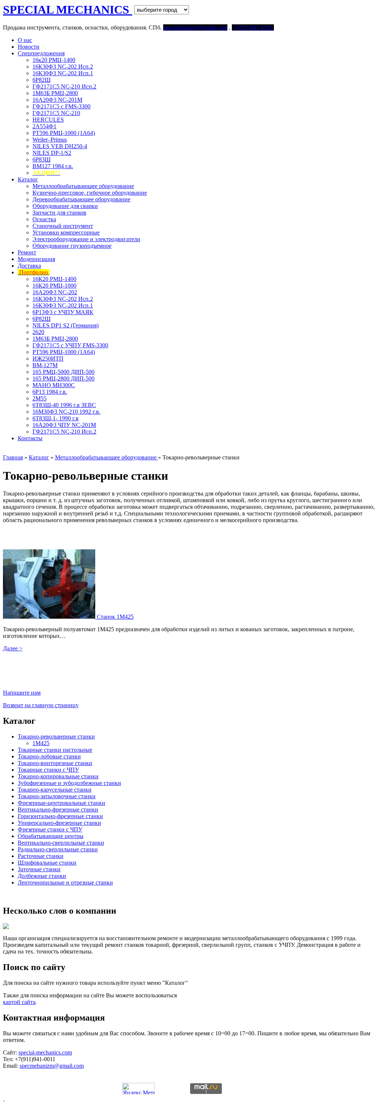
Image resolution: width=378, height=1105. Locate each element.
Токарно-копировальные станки (58, 776)
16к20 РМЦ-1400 (53, 60)
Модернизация (36, 259)
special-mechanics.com (45, 1052)
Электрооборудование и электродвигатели (86, 239)
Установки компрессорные (66, 232)
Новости (28, 47)
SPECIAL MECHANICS (67, 9)
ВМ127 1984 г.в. (52, 166)
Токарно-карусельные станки (55, 789)
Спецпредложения (41, 53)
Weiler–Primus (49, 139)
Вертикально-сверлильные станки (61, 843)
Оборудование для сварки (65, 206)
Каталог (28, 179)
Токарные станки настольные (55, 750)
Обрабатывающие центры (50, 836)
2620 (38, 332)
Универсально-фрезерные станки (59, 823)
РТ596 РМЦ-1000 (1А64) (63, 133)
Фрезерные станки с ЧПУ (50, 829)
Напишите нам (22, 692)
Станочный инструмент (62, 226)
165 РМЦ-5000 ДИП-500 (63, 372)
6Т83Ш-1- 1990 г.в (55, 418)
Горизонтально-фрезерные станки (60, 816)
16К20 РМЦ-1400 (54, 279)
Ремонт (27, 252)
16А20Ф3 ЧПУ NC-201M (64, 425)
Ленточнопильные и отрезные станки (65, 882)
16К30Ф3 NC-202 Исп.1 (62, 73)
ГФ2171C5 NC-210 (56, 113)
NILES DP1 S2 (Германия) (65, 325)
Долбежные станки (42, 876)
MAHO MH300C (53, 385)
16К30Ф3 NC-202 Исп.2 (62, 66)
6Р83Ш (41, 159)
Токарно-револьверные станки (56, 736)
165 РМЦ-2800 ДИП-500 (63, 378)
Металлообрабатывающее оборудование (83, 186)
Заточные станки (39, 869)
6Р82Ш (41, 80)
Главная (13, 457)
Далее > (13, 648)
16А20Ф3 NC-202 (54, 292)
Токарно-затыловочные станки (57, 796)
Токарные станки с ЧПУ (48, 770)
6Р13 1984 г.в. (49, 392)
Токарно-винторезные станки (55, 763)
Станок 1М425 (115, 617)
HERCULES (48, 120)
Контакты (30, 438)
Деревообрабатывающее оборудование (81, 199)
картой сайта (19, 1002)
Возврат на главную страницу (41, 705)
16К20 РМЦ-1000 (54, 285)
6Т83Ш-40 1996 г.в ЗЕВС (64, 405)
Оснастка (44, 219)
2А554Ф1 (44, 126)
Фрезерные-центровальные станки (61, 803)
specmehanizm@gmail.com (52, 1066)
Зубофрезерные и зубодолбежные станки (69, 783)
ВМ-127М (45, 365)
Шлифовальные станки (47, 862)
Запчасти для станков (59, 212)
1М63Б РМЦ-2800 (55, 93)
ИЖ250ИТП (47, 358)
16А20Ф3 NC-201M (57, 100)
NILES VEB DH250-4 (59, 146)
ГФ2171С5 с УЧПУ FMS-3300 (70, 345)
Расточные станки (40, 856)
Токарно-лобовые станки (49, 756)
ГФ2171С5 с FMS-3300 (61, 106)
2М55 (39, 398)
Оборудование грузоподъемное (71, 246)
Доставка (29, 266)
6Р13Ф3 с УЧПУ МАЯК (62, 312)
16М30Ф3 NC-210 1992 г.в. (66, 412)
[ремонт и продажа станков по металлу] (4, 1098)
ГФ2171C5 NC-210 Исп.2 (64, 86)
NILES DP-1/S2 (51, 153)
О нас (25, 40)
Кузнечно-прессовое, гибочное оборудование (89, 193)
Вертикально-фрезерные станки (58, 809)
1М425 (40, 743)
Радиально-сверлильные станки (58, 849)
